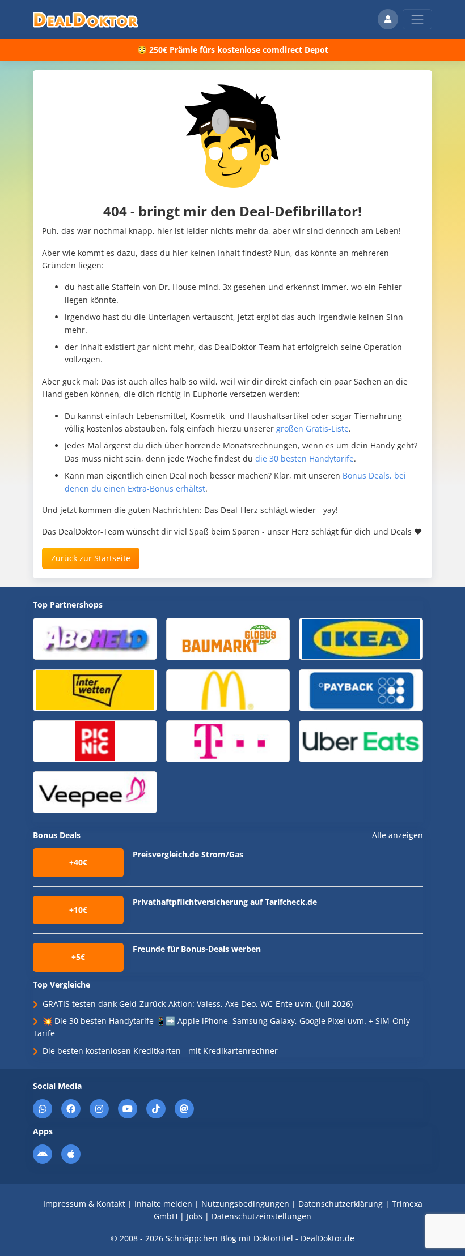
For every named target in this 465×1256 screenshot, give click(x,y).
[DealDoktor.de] (85, 19)
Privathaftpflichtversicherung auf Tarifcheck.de (225, 901)
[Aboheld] (95, 638)
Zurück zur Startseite (90, 558)
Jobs (194, 1216)
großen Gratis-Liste (312, 428)
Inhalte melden (163, 1203)
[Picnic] (95, 740)
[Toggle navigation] (417, 19)
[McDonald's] (228, 689)
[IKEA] (361, 638)
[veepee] (95, 791)
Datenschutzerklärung (340, 1203)
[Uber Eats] (361, 740)
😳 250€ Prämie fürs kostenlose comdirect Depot (232, 49)
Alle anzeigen (397, 835)
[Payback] (361, 689)
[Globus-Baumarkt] (228, 638)
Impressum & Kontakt (84, 1203)
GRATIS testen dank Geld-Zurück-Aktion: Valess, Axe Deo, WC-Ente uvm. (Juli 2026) (198, 1003)
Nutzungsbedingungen (245, 1203)
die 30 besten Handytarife (304, 458)
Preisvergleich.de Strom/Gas (188, 854)
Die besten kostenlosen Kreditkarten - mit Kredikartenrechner (160, 1050)
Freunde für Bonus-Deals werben (197, 948)
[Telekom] (228, 740)
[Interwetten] (95, 689)
